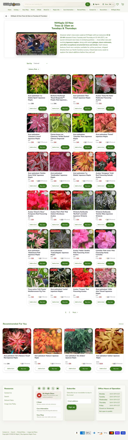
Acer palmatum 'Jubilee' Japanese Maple (108, 357)
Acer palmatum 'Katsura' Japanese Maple (46, 357)
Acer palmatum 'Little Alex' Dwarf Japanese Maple (104, 291)
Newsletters (104, 10)
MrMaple (89, 35)
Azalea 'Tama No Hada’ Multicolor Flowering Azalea (104, 98)
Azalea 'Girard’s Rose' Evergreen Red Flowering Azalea (37, 214)
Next (74, 312)
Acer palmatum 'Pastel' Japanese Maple (104, 135)
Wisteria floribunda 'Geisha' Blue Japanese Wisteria (104, 214)
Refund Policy (81, 10)
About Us (46, 10)
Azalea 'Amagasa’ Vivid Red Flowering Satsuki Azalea (105, 175)
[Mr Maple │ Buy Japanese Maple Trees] (13, 4)
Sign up (71, 407)
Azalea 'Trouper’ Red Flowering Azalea (81, 290)
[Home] (6, 16)
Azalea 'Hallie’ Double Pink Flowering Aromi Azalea (81, 253)
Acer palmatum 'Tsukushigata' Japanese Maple (60, 253)
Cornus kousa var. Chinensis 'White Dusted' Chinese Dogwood (60, 136)
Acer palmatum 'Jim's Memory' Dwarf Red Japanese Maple (17, 357)
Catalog (16, 10)
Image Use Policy (10, 404)
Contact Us (93, 10)
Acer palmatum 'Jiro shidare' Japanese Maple (75, 357)
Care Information (68, 10)
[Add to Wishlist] (45, 77)
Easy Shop (26, 10)
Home (9, 10)
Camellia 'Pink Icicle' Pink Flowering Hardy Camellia (105, 253)
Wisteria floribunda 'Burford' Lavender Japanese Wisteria (80, 214)
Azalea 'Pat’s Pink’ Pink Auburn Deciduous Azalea (59, 214)
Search (6, 397)
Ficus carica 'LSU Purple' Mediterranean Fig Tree (37, 290)
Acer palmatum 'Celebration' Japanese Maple (59, 175)
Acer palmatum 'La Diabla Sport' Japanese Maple (36, 98)
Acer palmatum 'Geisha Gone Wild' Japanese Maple (36, 175)
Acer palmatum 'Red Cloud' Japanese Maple (81, 97)
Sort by (29, 63)
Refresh (121, 324)
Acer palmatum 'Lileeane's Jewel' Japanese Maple (34, 136)
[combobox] (54, 4)
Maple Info (56, 10)
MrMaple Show (115, 10)
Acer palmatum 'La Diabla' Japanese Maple (82, 174)
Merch (33, 10)
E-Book (39, 10)
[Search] (87, 4)
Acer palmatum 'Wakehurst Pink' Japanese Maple (34, 253)
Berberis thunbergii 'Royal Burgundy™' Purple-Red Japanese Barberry (58, 98)
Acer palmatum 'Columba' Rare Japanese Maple (82, 136)
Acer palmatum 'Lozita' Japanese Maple (59, 290)
